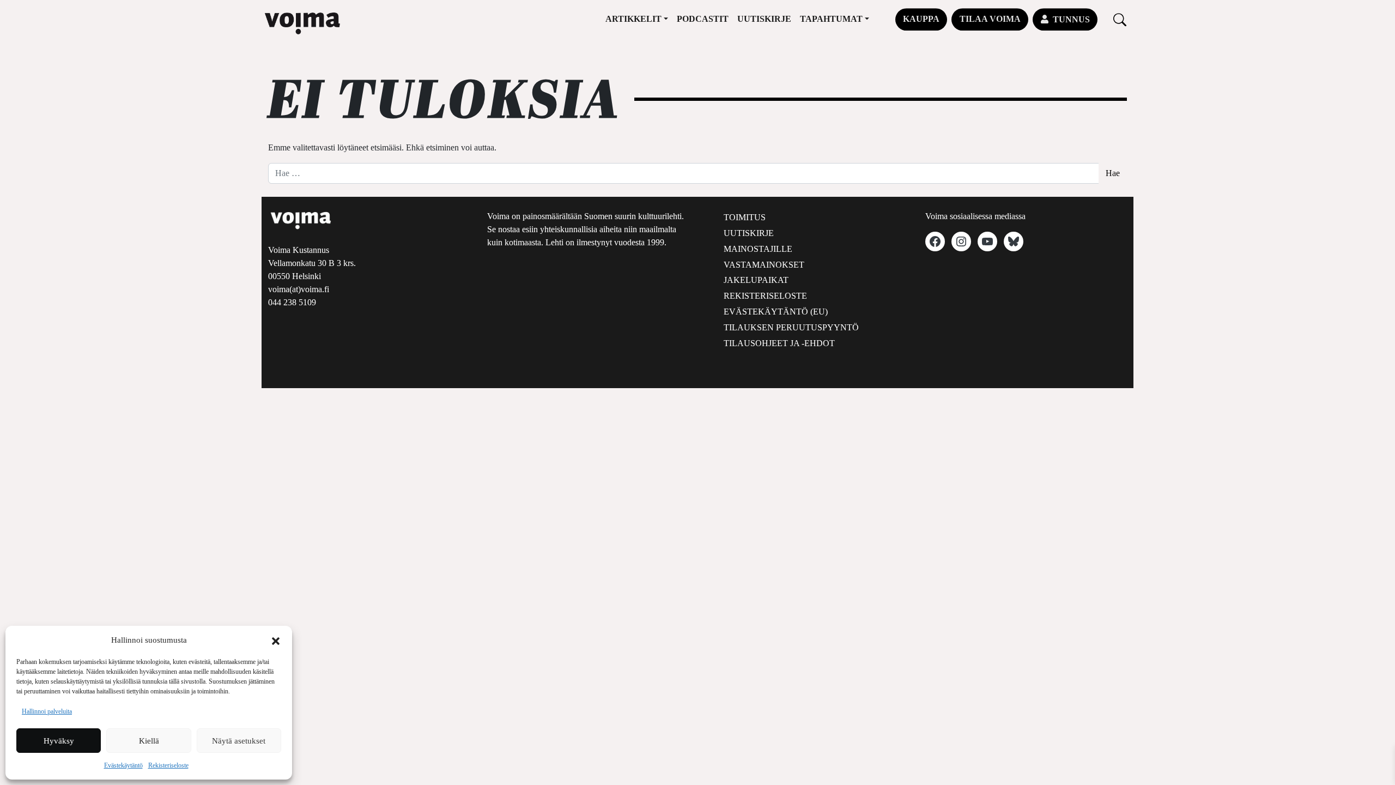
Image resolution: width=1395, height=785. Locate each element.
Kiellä (149, 740)
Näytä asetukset (238, 740)
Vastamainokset (764, 264)
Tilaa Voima (990, 18)
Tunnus (1071, 19)
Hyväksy (59, 740)
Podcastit (703, 18)
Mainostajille (758, 248)
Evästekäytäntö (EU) (776, 311)
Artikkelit (633, 18)
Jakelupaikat (756, 280)
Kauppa (921, 18)
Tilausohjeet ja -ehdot (779, 343)
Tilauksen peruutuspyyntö (791, 327)
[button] (275, 640)
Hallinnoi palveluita (47, 711)
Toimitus (745, 217)
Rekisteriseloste (168, 765)
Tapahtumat (831, 18)
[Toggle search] (1119, 19)
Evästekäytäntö (123, 765)
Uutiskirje (764, 18)
